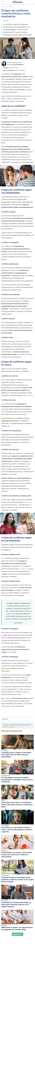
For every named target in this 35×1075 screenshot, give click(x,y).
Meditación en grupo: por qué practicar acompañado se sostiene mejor (17, 928)
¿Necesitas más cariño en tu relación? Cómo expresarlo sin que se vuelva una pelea (16, 804)
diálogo (22, 675)
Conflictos (11, 6)
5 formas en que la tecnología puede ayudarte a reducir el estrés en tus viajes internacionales (17, 879)
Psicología (4, 750)
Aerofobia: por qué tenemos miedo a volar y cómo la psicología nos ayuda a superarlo (16, 829)
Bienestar (4, 850)
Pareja (3, 800)
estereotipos (28, 502)
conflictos (7, 698)
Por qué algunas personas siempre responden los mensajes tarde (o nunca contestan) (17, 779)
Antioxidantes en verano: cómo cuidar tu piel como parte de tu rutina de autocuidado (16, 854)
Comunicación (5, 775)
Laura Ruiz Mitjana (18, 64)
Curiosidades (5, 825)
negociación (29, 395)
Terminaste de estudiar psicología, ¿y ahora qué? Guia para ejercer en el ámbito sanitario (16, 904)
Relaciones (4, 6)
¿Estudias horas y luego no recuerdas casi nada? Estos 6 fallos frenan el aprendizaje (16, 755)
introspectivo (23, 569)
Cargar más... (17, 934)
